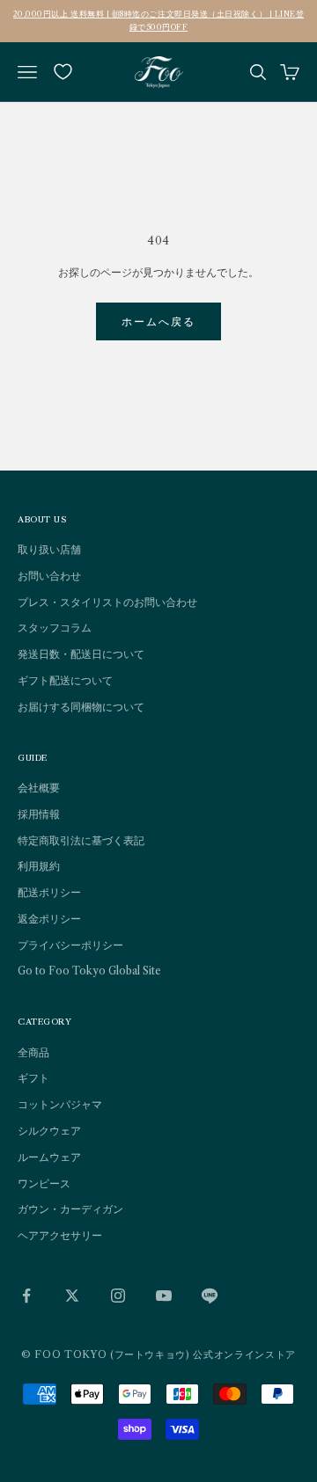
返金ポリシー (49, 918)
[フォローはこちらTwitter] (72, 1295)
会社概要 (39, 787)
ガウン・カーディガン (70, 1209)
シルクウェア (49, 1130)
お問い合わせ (49, 575)
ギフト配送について (65, 680)
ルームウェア (49, 1157)
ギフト (33, 1077)
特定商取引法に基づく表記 (81, 840)
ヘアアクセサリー (60, 1235)
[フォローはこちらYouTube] (164, 1295)
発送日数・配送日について (81, 654)
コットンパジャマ (60, 1104)
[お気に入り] (63, 71)
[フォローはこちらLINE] (209, 1295)
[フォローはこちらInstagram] (118, 1295)
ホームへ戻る (159, 321)
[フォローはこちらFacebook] (26, 1295)
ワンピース (44, 1183)
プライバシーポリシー (70, 945)
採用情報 (39, 814)
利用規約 (39, 865)
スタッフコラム (55, 627)
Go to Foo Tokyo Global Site (89, 970)
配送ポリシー (49, 892)
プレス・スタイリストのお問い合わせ (107, 602)
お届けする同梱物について (81, 706)
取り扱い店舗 (49, 549)
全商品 (33, 1052)
